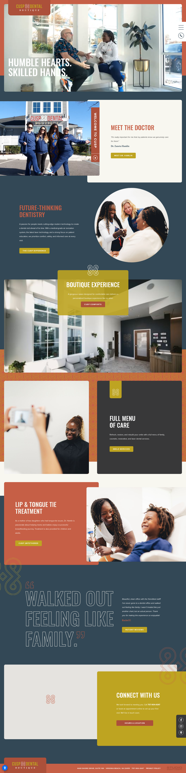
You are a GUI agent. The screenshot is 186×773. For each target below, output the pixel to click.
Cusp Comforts (93, 304)
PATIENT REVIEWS (134, 629)
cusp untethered (28, 543)
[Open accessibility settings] (5, 768)
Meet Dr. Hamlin (123, 155)
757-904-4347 (154, 704)
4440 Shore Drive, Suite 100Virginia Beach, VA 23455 (103, 768)
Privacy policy (153, 768)
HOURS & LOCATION (135, 723)
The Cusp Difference (34, 250)
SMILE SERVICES (121, 449)
